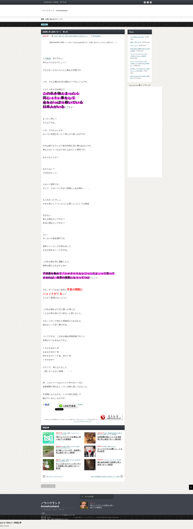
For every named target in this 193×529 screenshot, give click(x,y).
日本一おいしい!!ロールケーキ (54, 476)
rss (145, 2)
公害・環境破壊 (108, 433)
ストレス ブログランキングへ (83, 421)
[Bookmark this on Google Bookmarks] (46, 404)
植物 (114, 433)
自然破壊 (114, 434)
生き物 (70, 36)
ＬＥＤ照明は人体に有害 (137, 37)
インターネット (75, 433)
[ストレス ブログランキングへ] (111, 419)
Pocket (80, 404)
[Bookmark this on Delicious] (48, 404)
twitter (148, 2)
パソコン (58, 434)
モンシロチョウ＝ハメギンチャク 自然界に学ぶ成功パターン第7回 (68, 466)
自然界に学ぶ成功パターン (80, 36)
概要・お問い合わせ (47, 19)
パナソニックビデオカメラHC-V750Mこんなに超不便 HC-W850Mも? (139, 63)
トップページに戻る (48, 486)
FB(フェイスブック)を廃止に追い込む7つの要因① (101, 506)
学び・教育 (65, 36)
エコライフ (113, 459)
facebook (151, 2)
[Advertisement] (83, 49)
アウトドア (106, 459)
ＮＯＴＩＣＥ (58, 19)
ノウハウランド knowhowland (54, 10)
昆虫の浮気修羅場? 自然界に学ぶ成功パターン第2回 (105, 476)
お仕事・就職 (57, 36)
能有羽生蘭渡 (96, 36)
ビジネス (63, 434)
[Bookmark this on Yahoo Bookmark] (44, 404)
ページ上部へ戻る (191, 487)
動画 (49, 58)
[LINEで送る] (67, 404)
